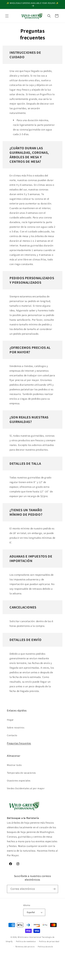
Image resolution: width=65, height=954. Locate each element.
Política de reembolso (26, 941)
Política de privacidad (49, 941)
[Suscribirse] (54, 889)
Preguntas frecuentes (19, 743)
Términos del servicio (25, 946)
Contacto (12, 735)
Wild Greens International (29, 937)
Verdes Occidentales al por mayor (26, 788)
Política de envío (45, 946)
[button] (7, 16)
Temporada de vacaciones (21, 772)
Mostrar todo (14, 765)
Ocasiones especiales (19, 780)
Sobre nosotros (15, 727)
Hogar (10, 719)
